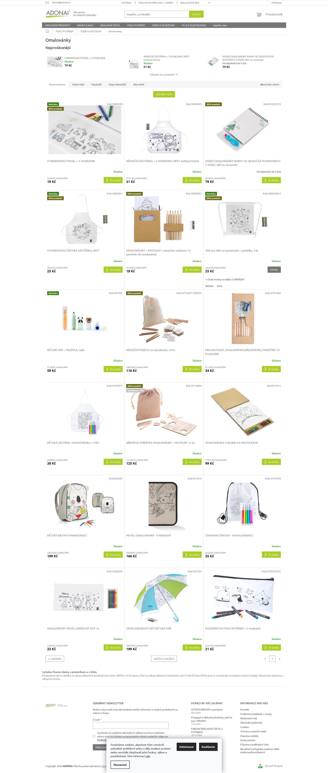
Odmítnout (186, 747)
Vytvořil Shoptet (274, 765)
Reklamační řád (189, 2)
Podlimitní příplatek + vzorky (156, 2)
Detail (274, 269)
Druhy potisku (248, 740)
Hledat (196, 14)
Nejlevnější (78, 84)
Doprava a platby (249, 735)
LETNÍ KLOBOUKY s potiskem (207, 709)
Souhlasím (208, 747)
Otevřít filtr (164, 94)
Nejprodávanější (117, 84)
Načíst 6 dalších (164, 658)
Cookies (244, 727)
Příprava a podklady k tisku (254, 744)
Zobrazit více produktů (162, 74)
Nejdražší (96, 84)
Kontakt (127, 2)
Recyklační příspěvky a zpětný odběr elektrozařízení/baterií (260, 750)
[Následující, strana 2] (272, 659)
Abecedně (138, 84)
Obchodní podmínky (251, 722)
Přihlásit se (103, 747)
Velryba (209, 285)
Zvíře (219, 285)
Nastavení (120, 764)
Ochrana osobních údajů (253, 731)
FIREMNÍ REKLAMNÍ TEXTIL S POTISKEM (207, 730)
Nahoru (56, 658)
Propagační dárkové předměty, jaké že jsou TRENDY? (211, 719)
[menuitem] (58, 25)
